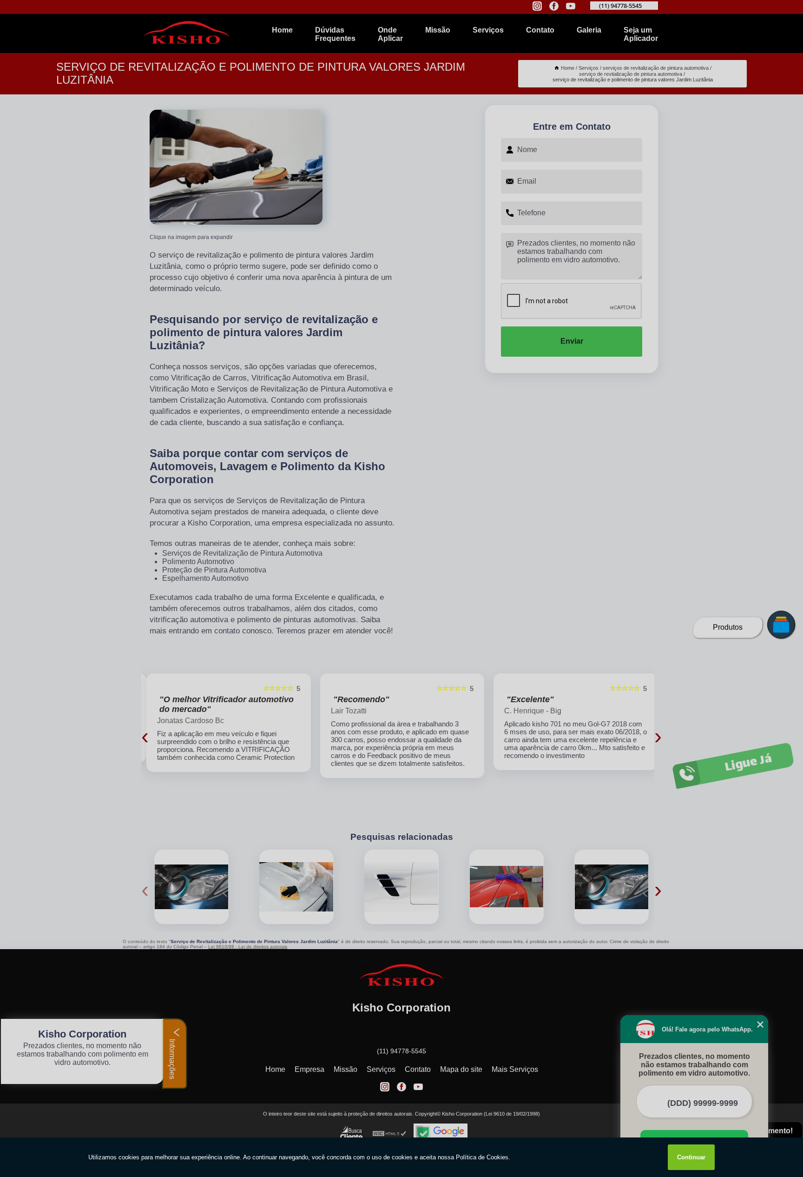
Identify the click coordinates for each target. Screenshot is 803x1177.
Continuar (691, 1157)
